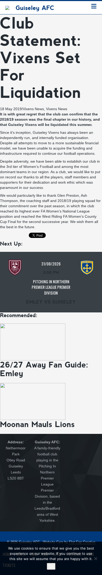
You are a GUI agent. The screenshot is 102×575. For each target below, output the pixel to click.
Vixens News (33, 109)
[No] (95, 558)
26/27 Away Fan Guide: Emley (44, 369)
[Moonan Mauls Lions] (32, 401)
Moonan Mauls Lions (37, 424)
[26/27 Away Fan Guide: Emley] (32, 341)
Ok (51, 566)
